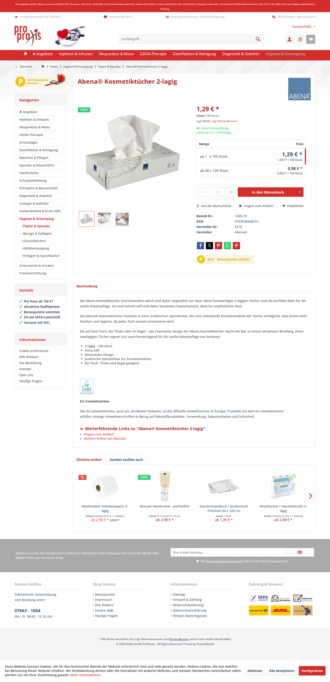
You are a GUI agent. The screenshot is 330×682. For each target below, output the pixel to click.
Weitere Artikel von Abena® (104, 438)
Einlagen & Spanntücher (41, 256)
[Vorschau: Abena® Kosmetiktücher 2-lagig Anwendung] (122, 219)
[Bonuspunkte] (40, 81)
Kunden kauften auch (126, 459)
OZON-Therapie (31, 135)
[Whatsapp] (227, 245)
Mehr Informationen (85, 675)
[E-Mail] (236, 245)
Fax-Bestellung (30, 363)
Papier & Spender (36, 226)
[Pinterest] (218, 245)
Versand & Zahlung (187, 599)
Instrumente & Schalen (36, 265)
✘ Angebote (28, 112)
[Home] (25, 54)
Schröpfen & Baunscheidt (38, 188)
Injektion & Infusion (34, 119)
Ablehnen (254, 671)
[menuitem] (302, 26)
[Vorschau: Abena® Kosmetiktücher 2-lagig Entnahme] (104, 219)
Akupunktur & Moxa (34, 127)
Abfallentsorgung (35, 248)
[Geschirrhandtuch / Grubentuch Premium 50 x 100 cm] (224, 486)
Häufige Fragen (30, 381)
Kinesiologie (28, 142)
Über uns (26, 375)
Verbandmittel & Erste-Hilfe (40, 211)
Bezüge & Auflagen (37, 233)
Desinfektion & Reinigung (38, 150)
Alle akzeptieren (281, 671)
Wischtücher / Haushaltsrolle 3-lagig (283, 508)
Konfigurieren (312, 671)
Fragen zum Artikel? (258, 206)
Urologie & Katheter (34, 203)
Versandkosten (179, 639)
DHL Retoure (28, 357)
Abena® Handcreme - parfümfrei (164, 506)
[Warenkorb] (310, 39)
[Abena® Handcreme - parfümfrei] (164, 486)
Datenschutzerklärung (190, 610)
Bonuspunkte (105, 594)
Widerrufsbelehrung (188, 605)
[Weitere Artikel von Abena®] (299, 89)
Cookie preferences (33, 351)
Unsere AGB (104, 610)
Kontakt (25, 369)
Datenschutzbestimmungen (224, 561)
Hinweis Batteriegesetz (190, 616)
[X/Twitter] (209, 245)
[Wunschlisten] (300, 39)
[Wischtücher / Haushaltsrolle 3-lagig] (283, 486)
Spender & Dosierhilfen (37, 165)
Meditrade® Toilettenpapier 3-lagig (105, 508)
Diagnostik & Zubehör (35, 196)
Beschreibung (87, 286)
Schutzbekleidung (32, 180)
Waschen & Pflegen (33, 157)
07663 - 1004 (27, 611)
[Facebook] (200, 245)
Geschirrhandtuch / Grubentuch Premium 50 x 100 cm (224, 508)
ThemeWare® (205, 644)
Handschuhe (28, 173)
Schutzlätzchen (34, 241)
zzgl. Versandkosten (224, 121)
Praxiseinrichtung (32, 273)
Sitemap (179, 594)
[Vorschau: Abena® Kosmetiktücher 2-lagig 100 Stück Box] (87, 219)
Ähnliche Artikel (89, 459)
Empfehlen (295, 206)
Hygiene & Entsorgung (36, 218)
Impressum (103, 599)
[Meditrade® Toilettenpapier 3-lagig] (105, 486)
